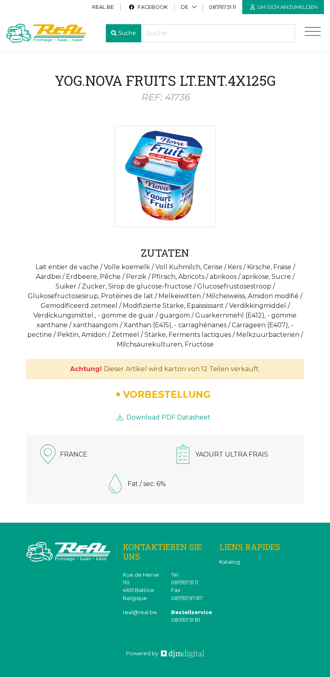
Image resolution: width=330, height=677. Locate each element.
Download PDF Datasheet (167, 417)
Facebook (152, 7)
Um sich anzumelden (287, 7)
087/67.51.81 (185, 620)
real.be (103, 7)
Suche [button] (127, 33)
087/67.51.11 (222, 7)
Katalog (229, 562)
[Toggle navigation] (312, 33)
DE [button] (184, 7)
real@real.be (140, 612)
